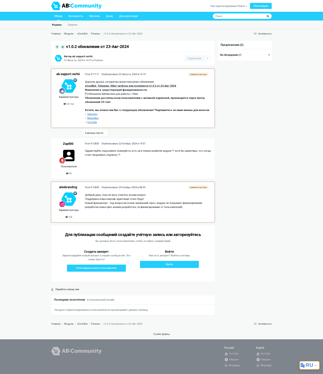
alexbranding (68, 187)
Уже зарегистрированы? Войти (228, 6)
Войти (169, 264)
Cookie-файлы (161, 334)
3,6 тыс (70, 104)
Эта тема (255, 16)
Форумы (57, 24)
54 (70, 173)
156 (70, 217)
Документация (128, 16)
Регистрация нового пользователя (96, 268)
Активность (75, 16)
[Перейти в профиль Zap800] (68, 155)
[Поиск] (268, 16)
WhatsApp (234, 365)
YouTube (233, 353)
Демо (109, 16)
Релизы (98, 60)
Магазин (94, 16)
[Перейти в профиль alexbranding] (68, 199)
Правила (72, 24)
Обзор (58, 16)
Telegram (233, 359)
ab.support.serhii (82, 56)
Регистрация (261, 6)
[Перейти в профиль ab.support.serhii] (58, 58)
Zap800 (68, 143)
